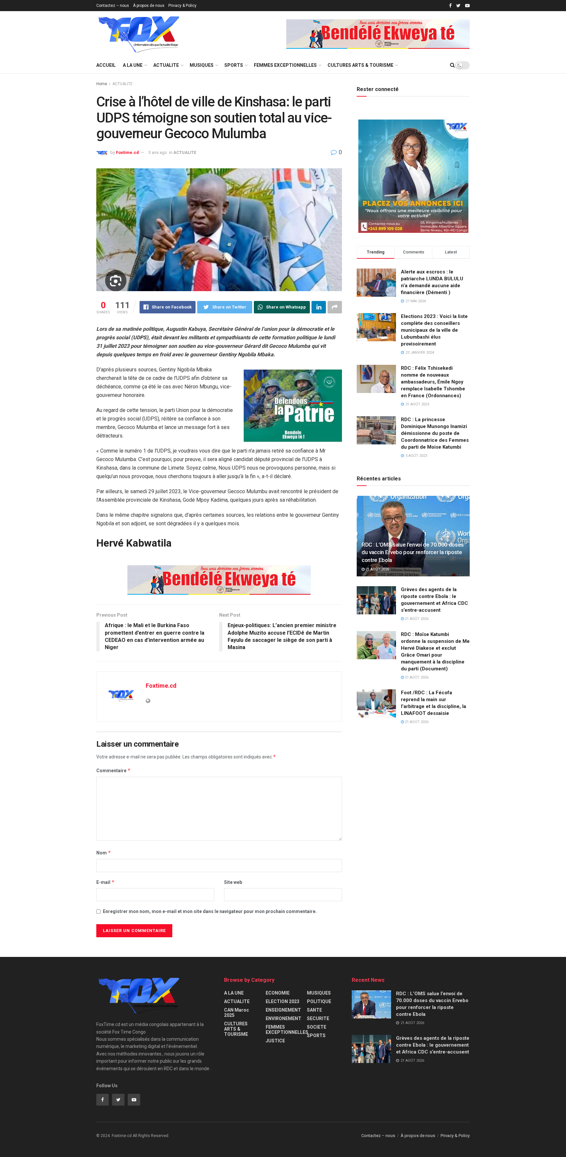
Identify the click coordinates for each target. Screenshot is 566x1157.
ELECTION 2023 (282, 1001)
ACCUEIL (106, 65)
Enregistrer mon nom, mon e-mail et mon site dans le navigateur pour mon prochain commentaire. (210, 911)
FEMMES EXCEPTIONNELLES (285, 65)
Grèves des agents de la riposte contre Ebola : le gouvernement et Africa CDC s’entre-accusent (432, 1045)
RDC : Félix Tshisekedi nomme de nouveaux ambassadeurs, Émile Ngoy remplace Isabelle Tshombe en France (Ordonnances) (433, 382)
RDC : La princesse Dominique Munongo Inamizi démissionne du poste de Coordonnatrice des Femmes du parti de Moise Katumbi (435, 433)
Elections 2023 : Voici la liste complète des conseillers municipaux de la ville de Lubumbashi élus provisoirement (434, 330)
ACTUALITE (166, 65)
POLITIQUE (319, 1001)
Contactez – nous (112, 5)
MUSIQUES (202, 65)
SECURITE (318, 1018)
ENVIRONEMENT (283, 1018)
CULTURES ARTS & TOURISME (360, 65)
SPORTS (233, 65)
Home (101, 84)
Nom (103, 852)
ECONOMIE (278, 993)
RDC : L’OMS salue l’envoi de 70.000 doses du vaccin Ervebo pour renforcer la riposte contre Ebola (413, 552)
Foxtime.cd (127, 152)
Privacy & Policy (182, 5)
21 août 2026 (377, 569)
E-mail (105, 882)
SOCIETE (316, 1027)
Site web (233, 882)
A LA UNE (132, 65)
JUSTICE (275, 1040)
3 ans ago (157, 152)
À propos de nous (148, 5)
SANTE (314, 1010)
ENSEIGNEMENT (283, 1010)
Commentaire (113, 770)
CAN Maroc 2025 (236, 1012)
